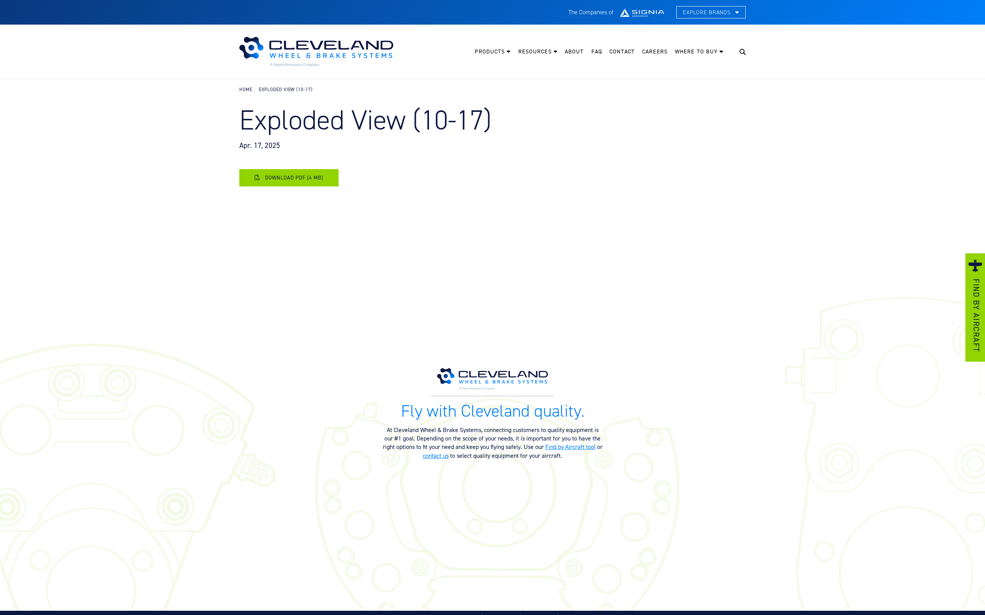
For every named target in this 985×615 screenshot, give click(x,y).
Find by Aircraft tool (570, 446)
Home (245, 89)
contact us (436, 455)
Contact (622, 51)
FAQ (596, 51)
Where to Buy (697, 51)
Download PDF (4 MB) (293, 178)
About (574, 51)
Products (491, 51)
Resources (536, 51)
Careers (655, 51)
